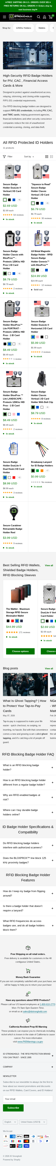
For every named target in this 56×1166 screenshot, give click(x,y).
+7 (47, 471)
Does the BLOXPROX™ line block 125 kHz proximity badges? (24, 860)
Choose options (20, 651)
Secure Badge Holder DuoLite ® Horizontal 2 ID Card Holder (41, 326)
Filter (10, 156)
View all (49, 565)
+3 (19, 477)
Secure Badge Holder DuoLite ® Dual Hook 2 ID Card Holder (13, 467)
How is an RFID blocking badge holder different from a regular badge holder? (24, 782)
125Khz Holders (23, 28)
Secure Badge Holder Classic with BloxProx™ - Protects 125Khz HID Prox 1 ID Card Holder (14, 260)
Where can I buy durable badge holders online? (20, 812)
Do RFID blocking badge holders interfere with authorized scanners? (22, 845)
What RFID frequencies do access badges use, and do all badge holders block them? (24, 925)
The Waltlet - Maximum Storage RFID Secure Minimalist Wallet (18, 612)
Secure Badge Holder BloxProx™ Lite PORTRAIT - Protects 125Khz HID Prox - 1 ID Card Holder (14, 330)
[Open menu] (4, 17)
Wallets (42, 28)
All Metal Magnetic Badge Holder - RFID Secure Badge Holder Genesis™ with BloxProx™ (42, 258)
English (8, 1122)
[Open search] (38, 17)
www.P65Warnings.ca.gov (30, 1041)
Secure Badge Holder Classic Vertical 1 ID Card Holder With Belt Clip (42, 396)
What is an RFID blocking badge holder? (21, 767)
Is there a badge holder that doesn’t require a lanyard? (22, 908)
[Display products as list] (51, 156)
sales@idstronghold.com (35, 1011)
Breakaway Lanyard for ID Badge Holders (42, 464)
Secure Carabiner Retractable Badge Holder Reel (12, 529)
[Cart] (50, 17)
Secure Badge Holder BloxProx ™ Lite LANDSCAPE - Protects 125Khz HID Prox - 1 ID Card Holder (14, 400)
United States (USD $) (30, 1122)
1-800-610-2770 (47, 1004)
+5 (47, 203)
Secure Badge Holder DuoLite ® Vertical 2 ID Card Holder (12, 189)
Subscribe (13, 1108)
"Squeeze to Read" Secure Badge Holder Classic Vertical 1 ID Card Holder (41, 191)
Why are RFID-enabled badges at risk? (21, 797)
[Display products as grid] (46, 156)
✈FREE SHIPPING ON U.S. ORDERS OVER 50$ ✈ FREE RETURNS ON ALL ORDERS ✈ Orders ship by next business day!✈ (28, 6)
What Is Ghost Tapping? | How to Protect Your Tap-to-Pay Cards (24, 705)
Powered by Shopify (11, 1160)
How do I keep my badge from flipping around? (24, 893)
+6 (19, 200)
